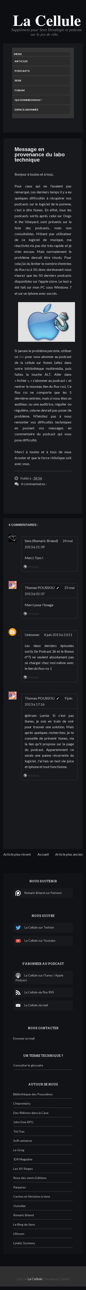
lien (21, 356)
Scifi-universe (22, 1140)
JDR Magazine (22, 1159)
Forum (19, 90)
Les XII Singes (23, 1168)
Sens (18, 80)
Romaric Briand (23, 1215)
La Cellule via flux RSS (39, 992)
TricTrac (19, 1131)
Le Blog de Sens (24, 1224)
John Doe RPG (23, 1122)
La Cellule (47, 20)
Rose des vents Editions (30, 1178)
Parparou (19, 1187)
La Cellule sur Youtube (39, 940)
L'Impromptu (21, 1103)
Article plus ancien (69, 854)
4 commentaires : (34, 484)
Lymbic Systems (24, 1243)
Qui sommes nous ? (28, 100)
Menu (18, 54)
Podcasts (22, 70)
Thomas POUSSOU (39, 587)
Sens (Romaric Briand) (41, 541)
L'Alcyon (18, 1233)
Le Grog (18, 1150)
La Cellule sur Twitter (39, 927)
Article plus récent (17, 854)
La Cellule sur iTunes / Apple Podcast (39, 977)
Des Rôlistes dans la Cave (31, 1113)
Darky (64, 1279)
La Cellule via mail (36, 1005)
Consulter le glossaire (28, 1065)
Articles (21, 61)
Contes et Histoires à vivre (31, 1196)
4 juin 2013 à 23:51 (58, 635)
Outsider (19, 1206)
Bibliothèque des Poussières (33, 1094)
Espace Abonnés (26, 109)
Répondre (33, 567)
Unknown (32, 635)
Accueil (43, 854)
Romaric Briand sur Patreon (43, 892)
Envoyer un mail (24, 1038)
